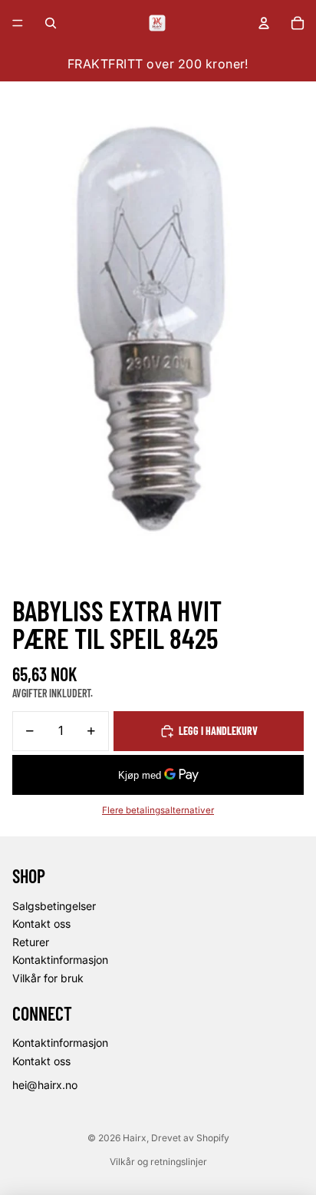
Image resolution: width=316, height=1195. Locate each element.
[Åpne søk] (50, 23)
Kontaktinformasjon (60, 959)
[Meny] (17, 23)
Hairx (134, 1138)
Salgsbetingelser (54, 905)
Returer (30, 941)
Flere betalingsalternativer (158, 810)
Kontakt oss (41, 923)
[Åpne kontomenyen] (264, 23)
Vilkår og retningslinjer (158, 1161)
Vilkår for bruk (48, 978)
